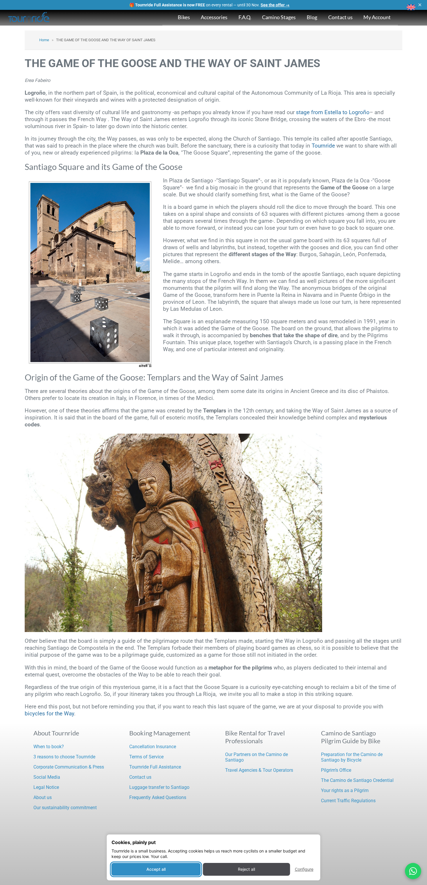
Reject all (246, 869)
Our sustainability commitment (65, 807)
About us (42, 797)
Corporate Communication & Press (68, 767)
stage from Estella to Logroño (332, 112)
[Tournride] (29, 18)
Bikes (184, 17)
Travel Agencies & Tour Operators (259, 770)
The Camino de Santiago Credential (357, 780)
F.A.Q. (244, 17)
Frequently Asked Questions (157, 797)
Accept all (156, 869)
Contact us (340, 17)
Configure (304, 869)
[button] (411, 7)
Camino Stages (279, 17)
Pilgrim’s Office (336, 770)
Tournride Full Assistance (155, 767)
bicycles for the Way (49, 713)
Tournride (323, 145)
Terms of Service (146, 757)
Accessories (214, 17)
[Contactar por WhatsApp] (413, 871)
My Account (377, 17)
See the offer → (275, 5)
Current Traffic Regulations (348, 800)
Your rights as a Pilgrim (345, 790)
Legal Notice (46, 787)
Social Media (46, 777)
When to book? (48, 746)
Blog (312, 17)
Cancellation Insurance (152, 746)
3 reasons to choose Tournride (64, 757)
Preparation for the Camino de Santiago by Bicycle (352, 757)
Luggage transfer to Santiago (159, 787)
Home (44, 40)
